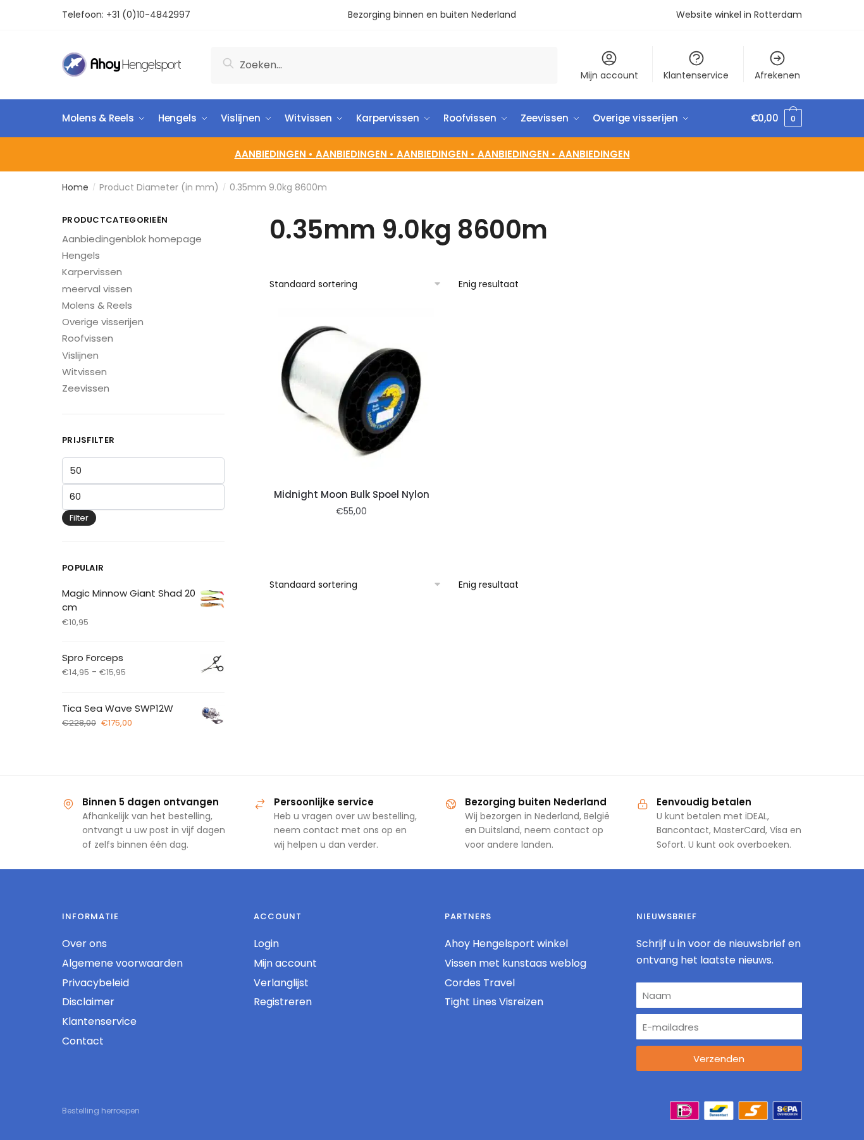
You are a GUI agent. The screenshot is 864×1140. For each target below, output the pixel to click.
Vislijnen (80, 355)
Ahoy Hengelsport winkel (506, 943)
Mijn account (609, 75)
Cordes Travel (480, 983)
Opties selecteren (351, 539)
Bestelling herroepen (101, 1110)
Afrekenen (777, 75)
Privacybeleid (95, 983)
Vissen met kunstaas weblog (515, 963)
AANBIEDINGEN (594, 154)
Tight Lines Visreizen (494, 1001)
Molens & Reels (97, 305)
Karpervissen (92, 271)
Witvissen (84, 371)
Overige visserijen (103, 321)
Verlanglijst (281, 983)
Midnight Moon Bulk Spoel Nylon (351, 494)
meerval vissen (97, 288)
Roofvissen (87, 338)
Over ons (84, 943)
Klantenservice (696, 75)
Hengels (81, 255)
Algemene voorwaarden (122, 963)
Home (75, 187)
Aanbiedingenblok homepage (132, 238)
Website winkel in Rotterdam (739, 14)
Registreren (283, 1001)
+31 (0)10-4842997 (149, 14)
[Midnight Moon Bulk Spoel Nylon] (352, 390)
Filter (79, 518)
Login (266, 943)
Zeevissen (85, 388)
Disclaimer (88, 1001)
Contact (83, 1041)
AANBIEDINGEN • (356, 154)
